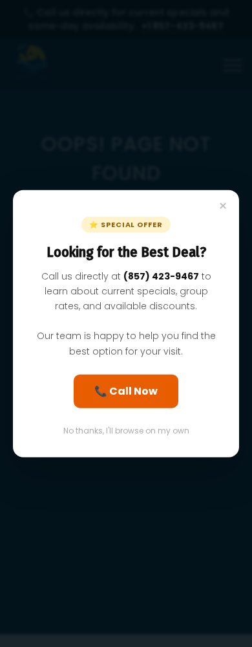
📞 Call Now (126, 390)
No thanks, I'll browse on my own (126, 429)
